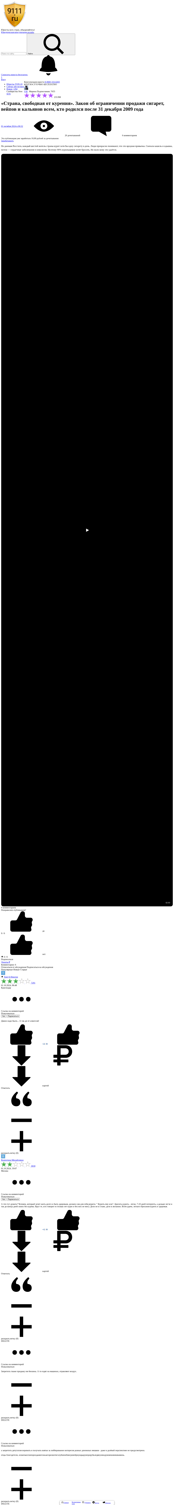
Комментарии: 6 (8, 965)
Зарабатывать (7, 141)
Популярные (7, 969)
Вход (3, 79)
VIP (26, 91)
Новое (12, 89)
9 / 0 (3, 933)
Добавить (87, 1502)
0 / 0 (5, 957)
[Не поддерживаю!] (68, 1044)
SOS (9, 94)
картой (45, 1085)
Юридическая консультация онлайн (17, 32)
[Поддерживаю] (21, 1044)
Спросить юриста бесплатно (14, 74)
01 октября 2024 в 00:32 (12, 126)
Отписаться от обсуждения (13, 967)
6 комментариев (8, 907)
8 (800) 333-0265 (52, 82)
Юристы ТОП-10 (14, 84)
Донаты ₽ (5, 962)
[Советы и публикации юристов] (14, 27)
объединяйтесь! (27, 30)
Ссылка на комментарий (12, 1011)
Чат (3, 1016)
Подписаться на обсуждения (40, 967)
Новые (16, 969)
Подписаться (7, 959)
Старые (23, 969)
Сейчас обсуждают (15, 86)
